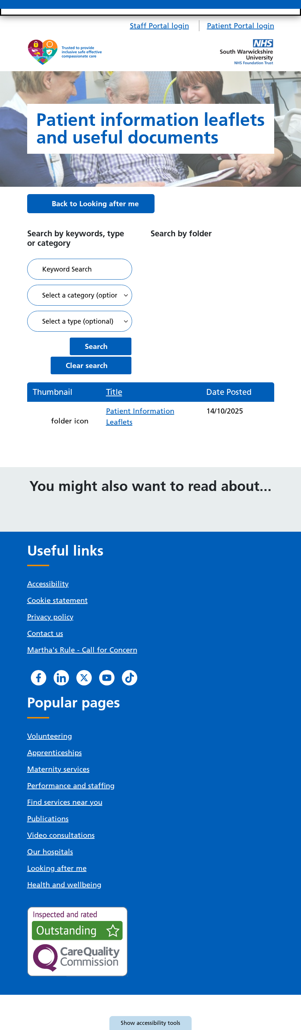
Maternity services (58, 769)
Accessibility (48, 583)
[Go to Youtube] (107, 677)
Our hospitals (50, 851)
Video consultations (61, 835)
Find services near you (64, 802)
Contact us (45, 633)
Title (114, 392)
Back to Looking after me (95, 203)
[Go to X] (84, 677)
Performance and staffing (71, 785)
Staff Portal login (159, 25)
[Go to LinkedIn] (61, 677)
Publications (48, 818)
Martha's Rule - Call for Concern (82, 649)
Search (96, 346)
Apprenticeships (54, 752)
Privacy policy (50, 616)
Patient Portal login (240, 25)
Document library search (80, 269)
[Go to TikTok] (129, 677)
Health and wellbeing (64, 884)
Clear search (87, 365)
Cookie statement (57, 600)
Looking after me (57, 868)
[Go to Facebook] (38, 677)
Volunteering (49, 736)
